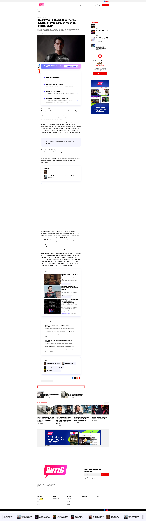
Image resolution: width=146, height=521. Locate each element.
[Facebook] (104, 1)
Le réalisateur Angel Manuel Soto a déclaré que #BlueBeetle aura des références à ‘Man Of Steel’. (69, 302)
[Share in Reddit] (39, 70)
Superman (44, 380)
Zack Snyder (50, 380)
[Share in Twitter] (39, 67)
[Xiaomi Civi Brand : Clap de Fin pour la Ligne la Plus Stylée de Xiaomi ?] (93, 39)
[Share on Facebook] (39, 65)
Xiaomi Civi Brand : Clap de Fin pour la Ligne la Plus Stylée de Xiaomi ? (102, 38)
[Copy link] (39, 72)
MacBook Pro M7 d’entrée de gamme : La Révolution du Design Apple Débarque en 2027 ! (102, 32)
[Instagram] (108, 1)
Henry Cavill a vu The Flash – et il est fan (69, 275)
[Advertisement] (100, 97)
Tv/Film (38, 11)
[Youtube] (106, 1)
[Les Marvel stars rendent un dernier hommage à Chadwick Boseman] (40, 394)
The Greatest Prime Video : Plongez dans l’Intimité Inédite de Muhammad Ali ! (101, 25)
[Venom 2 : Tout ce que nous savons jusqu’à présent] (100, 410)
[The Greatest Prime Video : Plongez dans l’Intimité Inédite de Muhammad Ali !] (93, 26)
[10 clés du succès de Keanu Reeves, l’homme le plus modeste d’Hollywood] (82, 410)
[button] (96, 5)
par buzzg (100, 41)
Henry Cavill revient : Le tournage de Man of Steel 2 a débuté (69, 287)
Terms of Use (98, 478)
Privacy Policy (92, 478)
